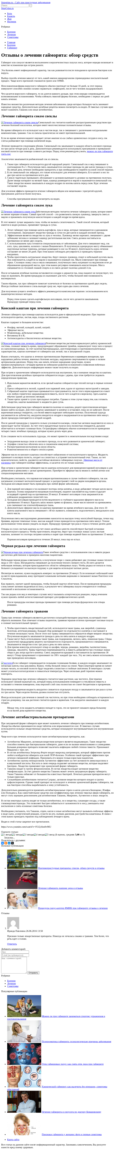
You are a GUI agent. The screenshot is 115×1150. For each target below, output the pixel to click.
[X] (12, 843)
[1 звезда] (6, 834)
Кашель (11, 16)
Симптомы (12, 37)
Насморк (11, 21)
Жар (9, 19)
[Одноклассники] (5, 843)
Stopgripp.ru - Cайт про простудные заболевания (25, 2)
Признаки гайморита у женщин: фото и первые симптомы (72, 1134)
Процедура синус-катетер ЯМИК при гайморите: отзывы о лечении (73, 908)
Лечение (11, 34)
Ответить (12, 944)
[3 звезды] (28, 834)
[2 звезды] (17, 834)
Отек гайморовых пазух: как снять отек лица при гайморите (73, 1064)
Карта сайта (13, 1139)
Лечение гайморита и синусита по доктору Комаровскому (71, 1112)
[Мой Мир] (9, 843)
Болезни (11, 32)
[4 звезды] (39, 834)
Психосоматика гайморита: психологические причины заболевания (76, 1041)
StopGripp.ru (7, 8)
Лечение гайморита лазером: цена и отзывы (60, 888)
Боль (9, 13)
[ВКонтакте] (2, 843)
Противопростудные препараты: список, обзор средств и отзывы (71, 868)
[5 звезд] (49, 834)
